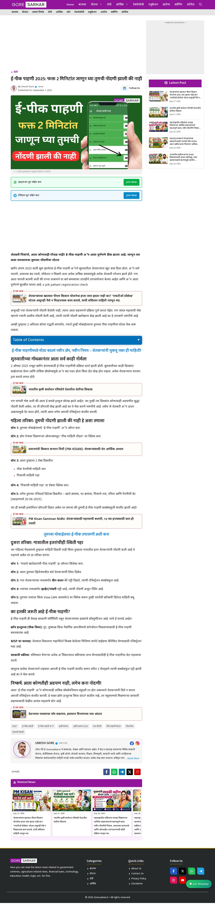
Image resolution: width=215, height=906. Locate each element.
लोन (69, 12)
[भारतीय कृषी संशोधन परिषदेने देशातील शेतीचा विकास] (19, 390)
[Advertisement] (76, 45)
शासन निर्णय (38, 12)
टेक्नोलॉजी (138, 4)
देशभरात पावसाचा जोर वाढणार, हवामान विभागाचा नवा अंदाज (65, 714)
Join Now (131, 182)
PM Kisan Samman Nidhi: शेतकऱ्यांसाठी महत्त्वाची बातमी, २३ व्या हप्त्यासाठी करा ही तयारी (81, 521)
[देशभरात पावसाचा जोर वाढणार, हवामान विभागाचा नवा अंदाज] (19, 714)
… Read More (132, 758)
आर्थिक (120, 4)
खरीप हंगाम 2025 (80, 726)
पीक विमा (129, 726)
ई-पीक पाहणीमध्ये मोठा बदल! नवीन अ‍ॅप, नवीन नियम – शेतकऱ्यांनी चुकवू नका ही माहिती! (76, 350)
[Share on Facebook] (106, 772)
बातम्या (82, 4)
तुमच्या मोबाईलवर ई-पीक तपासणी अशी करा (76, 534)
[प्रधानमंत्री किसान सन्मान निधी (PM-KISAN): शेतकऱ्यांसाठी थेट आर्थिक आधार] (19, 449)
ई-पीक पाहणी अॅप (46, 726)
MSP (14, 726)
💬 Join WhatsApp (199, 885)
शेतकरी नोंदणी (18, 732)
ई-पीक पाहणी (27, 726)
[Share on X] (129, 772)
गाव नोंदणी (97, 726)
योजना (94, 4)
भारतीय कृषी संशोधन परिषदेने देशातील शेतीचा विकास (61, 390)
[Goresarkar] (28, 4)
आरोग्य (166, 4)
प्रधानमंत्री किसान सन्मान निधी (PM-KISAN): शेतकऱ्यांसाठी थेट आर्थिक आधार (76, 449)
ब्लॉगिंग (178, 4)
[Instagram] (137, 743)
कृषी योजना (63, 726)
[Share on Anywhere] (137, 772)
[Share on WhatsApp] (114, 772)
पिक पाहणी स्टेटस (114, 726)
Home (70, 4)
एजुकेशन (153, 4)
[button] (200, 4)
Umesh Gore (27, 86)
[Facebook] (132, 743)
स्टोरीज (190, 4)
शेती (109, 4)
